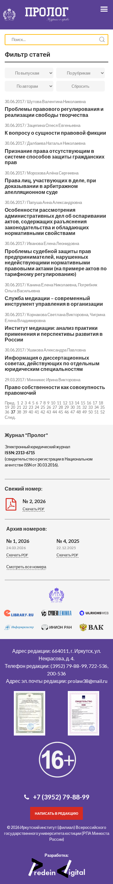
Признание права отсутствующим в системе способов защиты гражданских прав (55, 156)
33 (90, 407)
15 (83, 402)
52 (102, 411)
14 (77, 402)
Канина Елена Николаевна (51, 284)
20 (13, 407)
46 (66, 411)
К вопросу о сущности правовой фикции (55, 133)
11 (59, 402)
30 (72, 407)
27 (54, 407)
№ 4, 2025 (67, 541)
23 (31, 407)
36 (7, 411)
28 (60, 407)
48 (78, 411)
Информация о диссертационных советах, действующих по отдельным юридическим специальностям (52, 363)
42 (42, 411)
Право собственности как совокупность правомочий (55, 390)
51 (96, 411)
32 (84, 407)
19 (7, 407)
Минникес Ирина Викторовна (53, 379)
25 (42, 407)
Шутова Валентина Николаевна (56, 101)
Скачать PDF (34, 509)
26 (48, 407)
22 (25, 407)
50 (90, 411)
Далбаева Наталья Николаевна (56, 143)
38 (19, 411)
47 (72, 411)
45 (60, 411)
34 (96, 407)
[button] (26, 567)
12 (65, 402)
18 (101, 402)
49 (84, 411)
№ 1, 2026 (17, 541)
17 (95, 402)
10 (53, 402)
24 (37, 407)
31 (78, 407)
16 (89, 402)
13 (71, 402)
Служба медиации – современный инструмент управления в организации (54, 301)
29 (66, 407)
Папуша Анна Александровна (54, 202)
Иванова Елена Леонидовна (53, 243)
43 (48, 411)
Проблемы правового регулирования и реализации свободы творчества (54, 111)
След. (10, 417)
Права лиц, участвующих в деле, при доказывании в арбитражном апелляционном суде (50, 186)
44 (54, 411)
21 (19, 407)
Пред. (10, 403)
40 (31, 411)
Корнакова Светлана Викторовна (57, 314)
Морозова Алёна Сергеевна (52, 172)
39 (25, 411)
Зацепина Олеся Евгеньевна (53, 125)
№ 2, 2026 (34, 501)
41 (37, 411)
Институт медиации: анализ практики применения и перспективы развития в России (54, 333)
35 (102, 407)
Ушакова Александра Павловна (56, 349)
